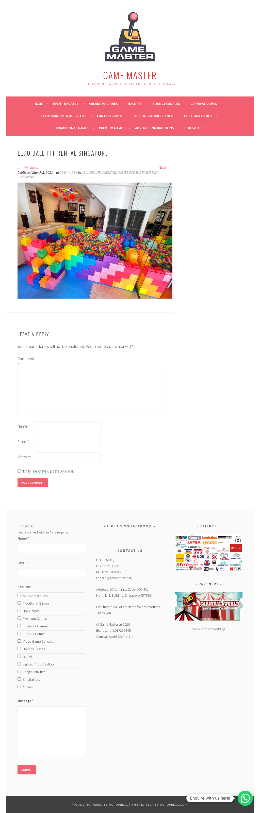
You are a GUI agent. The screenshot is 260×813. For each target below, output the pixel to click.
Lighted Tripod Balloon (39, 664)
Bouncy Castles (166, 103)
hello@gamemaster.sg (116, 578)
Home (38, 103)
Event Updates (65, 103)
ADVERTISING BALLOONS (154, 128)
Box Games (31, 611)
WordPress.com (174, 804)
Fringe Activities (34, 672)
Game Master (130, 75)
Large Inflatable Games (153, 115)
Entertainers (31, 679)
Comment (26, 361)
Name (24, 426)
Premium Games (112, 128)
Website (24, 456)
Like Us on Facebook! (130, 526)
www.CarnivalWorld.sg (208, 629)
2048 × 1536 (68, 172)
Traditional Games (72, 128)
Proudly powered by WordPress (99, 804)
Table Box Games (197, 115)
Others (27, 687)
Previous (30, 167)
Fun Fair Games (109, 115)
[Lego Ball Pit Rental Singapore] (95, 297)
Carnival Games (203, 103)
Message (26, 700)
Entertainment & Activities (63, 115)
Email (23, 441)
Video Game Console (38, 641)
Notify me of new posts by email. (48, 471)
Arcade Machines (103, 103)
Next (163, 167)
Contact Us (194, 128)
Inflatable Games (35, 626)
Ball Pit (135, 103)
